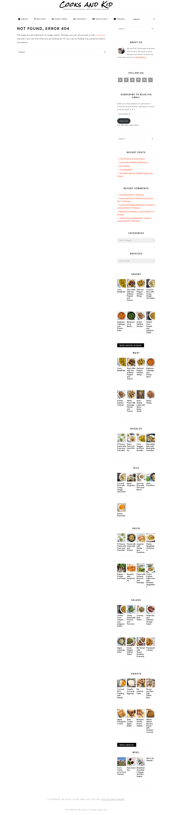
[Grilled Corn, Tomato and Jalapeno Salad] (150, 319)
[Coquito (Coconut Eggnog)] (131, 687)
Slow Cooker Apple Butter (130, 723)
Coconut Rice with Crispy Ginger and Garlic (150, 294)
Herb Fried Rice (150, 484)
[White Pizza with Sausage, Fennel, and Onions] (131, 398)
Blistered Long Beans (130, 324)
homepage (100, 35)
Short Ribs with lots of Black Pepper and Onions (131, 295)
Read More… (141, 57)
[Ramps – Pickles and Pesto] (121, 572)
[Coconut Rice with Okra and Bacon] (141, 481)
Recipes (140, 195)
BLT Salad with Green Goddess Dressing (141, 652)
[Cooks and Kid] (86, 12)
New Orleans (124, 166)
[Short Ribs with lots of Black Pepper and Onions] (131, 287)
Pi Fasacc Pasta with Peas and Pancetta (121, 447)
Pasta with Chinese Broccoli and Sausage (141, 578)
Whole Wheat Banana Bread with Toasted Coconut (149, 726)
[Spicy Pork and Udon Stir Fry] (131, 442)
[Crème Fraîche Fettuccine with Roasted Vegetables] (150, 572)
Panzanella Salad (150, 649)
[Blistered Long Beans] (131, 319)
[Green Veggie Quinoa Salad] (131, 645)
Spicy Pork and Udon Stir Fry (131, 447)
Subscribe (124, 121)
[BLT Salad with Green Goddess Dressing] (141, 645)
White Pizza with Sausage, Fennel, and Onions (131, 406)
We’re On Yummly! (150, 759)
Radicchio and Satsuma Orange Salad (150, 619)
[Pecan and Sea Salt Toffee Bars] (150, 687)
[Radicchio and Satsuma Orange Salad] (150, 613)
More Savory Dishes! (130, 345)
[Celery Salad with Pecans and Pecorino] (131, 613)
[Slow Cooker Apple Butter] (131, 717)
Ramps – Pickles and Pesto (121, 576)
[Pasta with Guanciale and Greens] (131, 541)
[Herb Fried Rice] (150, 481)
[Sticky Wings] (150, 398)
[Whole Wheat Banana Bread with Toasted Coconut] (150, 717)
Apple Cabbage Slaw (121, 650)
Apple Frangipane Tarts (121, 722)
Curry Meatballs (125, 170)
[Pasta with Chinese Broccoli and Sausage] (141, 572)
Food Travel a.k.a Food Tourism (132, 159)
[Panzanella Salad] (150, 645)
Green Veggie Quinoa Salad (130, 651)
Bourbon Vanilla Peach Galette (140, 723)
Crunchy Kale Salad (140, 617)
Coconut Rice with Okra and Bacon (140, 486)
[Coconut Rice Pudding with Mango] (121, 687)
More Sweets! (126, 745)
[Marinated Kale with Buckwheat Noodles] (150, 442)
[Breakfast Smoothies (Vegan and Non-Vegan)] (141, 765)
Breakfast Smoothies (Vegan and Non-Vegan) (141, 772)
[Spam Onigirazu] (131, 481)
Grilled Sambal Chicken (140, 324)
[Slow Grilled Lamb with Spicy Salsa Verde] (141, 398)
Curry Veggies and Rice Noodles (140, 447)
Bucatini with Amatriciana (131, 577)
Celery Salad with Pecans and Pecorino (131, 619)
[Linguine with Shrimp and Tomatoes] (141, 541)
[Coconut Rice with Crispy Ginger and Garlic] (150, 287)
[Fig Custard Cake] (141, 687)
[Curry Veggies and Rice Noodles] (141, 442)
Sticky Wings (149, 402)
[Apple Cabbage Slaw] (121, 645)
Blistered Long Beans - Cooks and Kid (135, 211)
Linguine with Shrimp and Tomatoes (141, 548)
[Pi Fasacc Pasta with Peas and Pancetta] (121, 442)
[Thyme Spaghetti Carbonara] (150, 541)
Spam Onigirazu (131, 484)
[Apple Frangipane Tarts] (121, 717)
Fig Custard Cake (140, 691)
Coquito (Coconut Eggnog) (130, 691)
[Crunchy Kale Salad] (141, 613)
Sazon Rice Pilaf (126, 195)
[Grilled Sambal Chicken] (141, 319)
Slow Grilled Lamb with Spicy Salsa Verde (141, 406)
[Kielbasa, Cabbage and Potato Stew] (121, 319)
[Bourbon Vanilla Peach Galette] (141, 717)
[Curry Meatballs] (121, 287)
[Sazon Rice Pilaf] (121, 511)
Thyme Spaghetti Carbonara (150, 547)
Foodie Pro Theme (113, 799)
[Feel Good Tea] (131, 765)
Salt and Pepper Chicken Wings (140, 293)
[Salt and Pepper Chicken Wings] (141, 287)
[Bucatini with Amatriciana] (131, 572)
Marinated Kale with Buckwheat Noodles (150, 447)
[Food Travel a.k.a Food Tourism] (121, 765)
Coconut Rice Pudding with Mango (133, 162)
